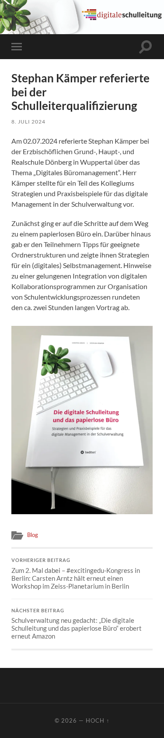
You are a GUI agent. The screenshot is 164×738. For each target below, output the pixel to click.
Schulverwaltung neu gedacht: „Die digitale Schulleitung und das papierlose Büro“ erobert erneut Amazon (76, 624)
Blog (32, 534)
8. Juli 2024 (28, 121)
